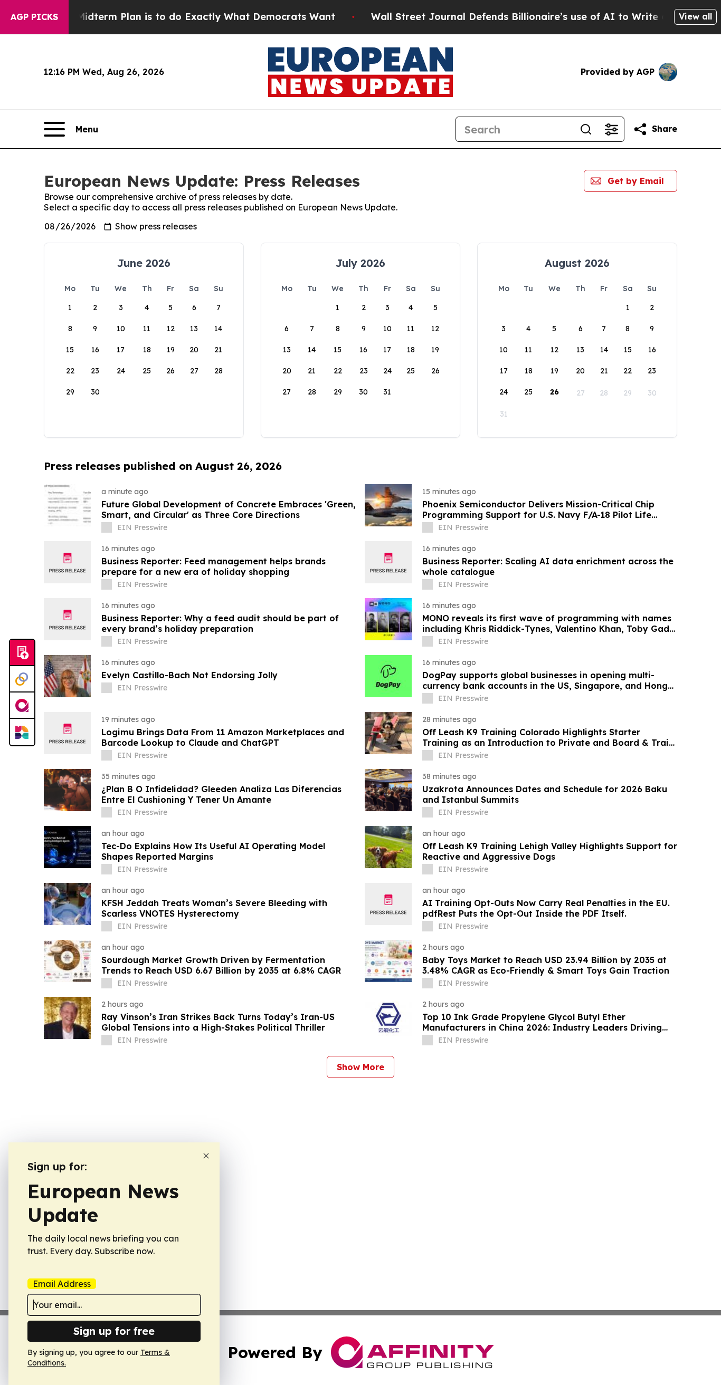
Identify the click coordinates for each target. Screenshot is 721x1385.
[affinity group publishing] (22, 705)
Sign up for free (114, 1331)
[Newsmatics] (22, 732)
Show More (360, 1067)
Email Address (62, 1283)
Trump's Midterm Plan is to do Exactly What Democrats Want (185, 17)
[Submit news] (22, 653)
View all (695, 16)
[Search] (586, 129)
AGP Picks (34, 17)
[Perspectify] (22, 679)
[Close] (206, 1156)
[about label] (106, 527)
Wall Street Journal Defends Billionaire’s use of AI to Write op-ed (530, 17)
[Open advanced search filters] (611, 129)
